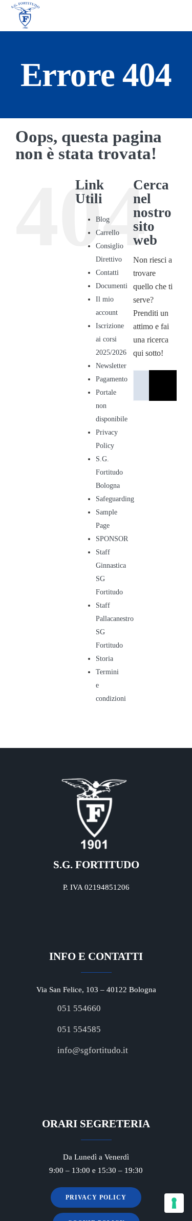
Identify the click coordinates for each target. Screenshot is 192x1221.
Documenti (111, 286)
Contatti (107, 272)
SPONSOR (112, 539)
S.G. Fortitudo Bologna (109, 472)
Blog (103, 219)
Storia (104, 658)
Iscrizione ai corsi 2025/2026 (111, 339)
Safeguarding (115, 499)
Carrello (107, 233)
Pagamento (111, 379)
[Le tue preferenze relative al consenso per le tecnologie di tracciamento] (174, 1203)
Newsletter (111, 366)
